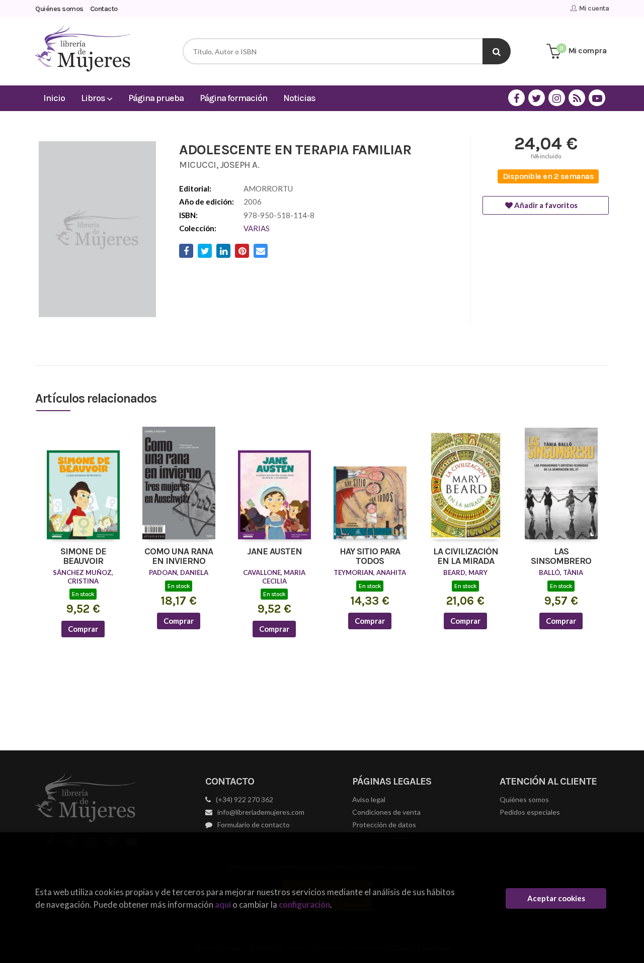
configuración (304, 904)
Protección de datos (384, 824)
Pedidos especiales (530, 812)
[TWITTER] (536, 97)
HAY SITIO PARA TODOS (370, 557)
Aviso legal (368, 799)
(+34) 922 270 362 (244, 799)
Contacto (104, 9)
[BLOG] (577, 97)
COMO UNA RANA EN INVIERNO (178, 557)
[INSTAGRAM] (556, 97)
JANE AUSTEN (274, 552)
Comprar (83, 628)
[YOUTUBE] (597, 97)
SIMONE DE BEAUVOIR (83, 557)
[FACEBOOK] (516, 97)
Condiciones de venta (386, 812)
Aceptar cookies (556, 898)
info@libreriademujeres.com (260, 812)
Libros (94, 98)
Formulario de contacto (253, 824)
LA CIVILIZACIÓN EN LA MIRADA (465, 557)
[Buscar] (496, 51)
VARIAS (257, 228)
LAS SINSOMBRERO (561, 557)
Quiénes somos (59, 9)
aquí (223, 904)
